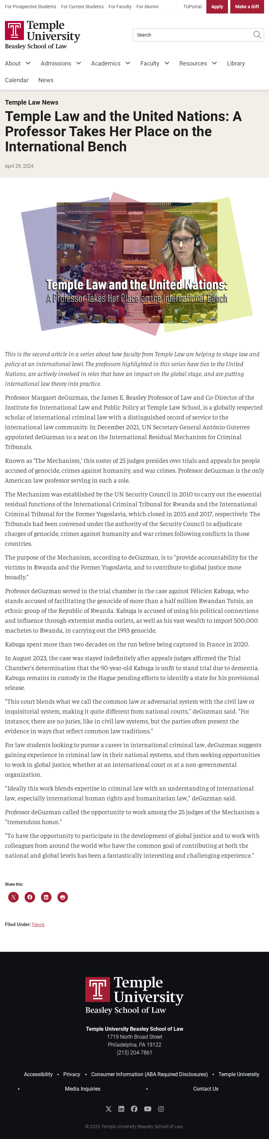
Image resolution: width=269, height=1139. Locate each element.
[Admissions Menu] (76, 64)
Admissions (56, 63)
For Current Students (82, 6)
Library (236, 63)
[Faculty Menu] (164, 64)
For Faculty (120, 6)
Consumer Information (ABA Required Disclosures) (149, 1074)
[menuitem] (30, 6)
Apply (217, 6)
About (13, 63)
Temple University (238, 1074)
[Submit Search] (257, 35)
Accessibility (38, 1074)
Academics (105, 63)
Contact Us (205, 1089)
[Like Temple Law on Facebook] (134, 1109)
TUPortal (192, 6)
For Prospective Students (30, 6)
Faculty (149, 63)
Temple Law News (31, 102)
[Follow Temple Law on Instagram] (161, 1109)
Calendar (17, 80)
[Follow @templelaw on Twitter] (108, 1109)
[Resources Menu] (212, 64)
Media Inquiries (82, 1089)
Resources (193, 63)
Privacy (71, 1074)
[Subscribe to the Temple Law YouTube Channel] (148, 1109)
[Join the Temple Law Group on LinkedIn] (121, 1109)
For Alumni (147, 6)
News (45, 80)
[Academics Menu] (125, 64)
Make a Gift (247, 6)
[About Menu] (26, 64)
